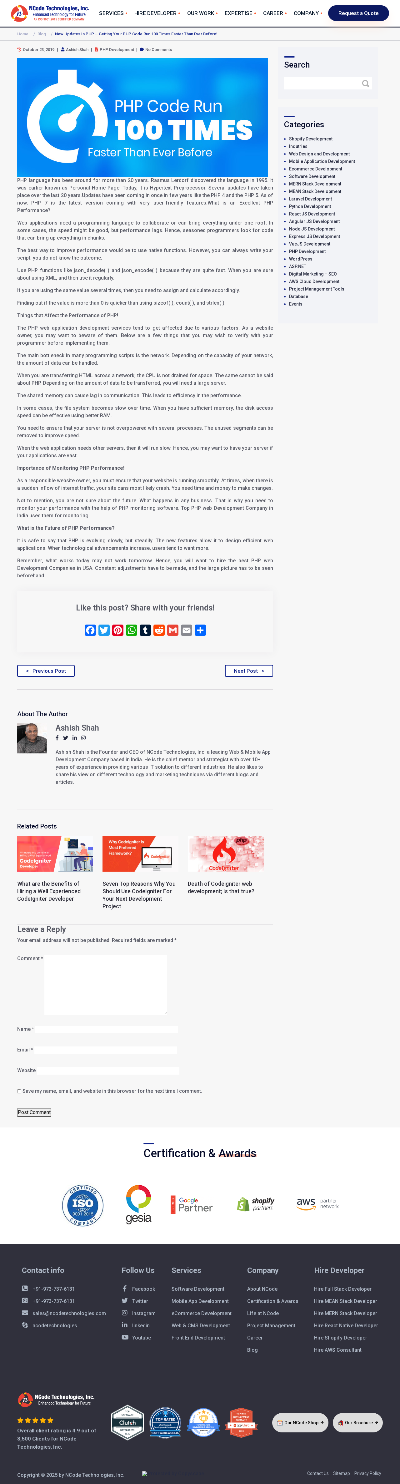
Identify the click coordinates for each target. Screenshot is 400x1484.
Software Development (312, 176)
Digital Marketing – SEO (313, 273)
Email (25, 1050)
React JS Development (312, 213)
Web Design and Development (319, 153)
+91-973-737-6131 (53, 1289)
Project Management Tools (316, 288)
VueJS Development (309, 243)
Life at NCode (263, 1313)
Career (273, 13)
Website (26, 1070)
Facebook (143, 1289)
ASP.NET (297, 266)
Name (25, 1029)
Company (306, 13)
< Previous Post (46, 671)
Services (111, 13)
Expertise (238, 13)
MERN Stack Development (315, 183)
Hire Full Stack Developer (343, 1289)
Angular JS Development (314, 221)
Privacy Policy (367, 1473)
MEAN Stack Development (315, 191)
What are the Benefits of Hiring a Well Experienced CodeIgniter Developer (49, 891)
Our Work (200, 13)
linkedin (140, 1326)
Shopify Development (310, 138)
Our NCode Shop (301, 1422)
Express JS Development (314, 236)
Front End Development (198, 1338)
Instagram (143, 1313)
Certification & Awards (272, 1301)
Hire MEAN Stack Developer (345, 1301)
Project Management (271, 1326)
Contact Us (318, 1473)
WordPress (300, 258)
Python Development (310, 206)
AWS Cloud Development (314, 281)
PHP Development (307, 251)
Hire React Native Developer (346, 1326)
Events (295, 303)
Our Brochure (359, 1422)
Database (298, 296)
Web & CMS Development (201, 1326)
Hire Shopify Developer (340, 1338)
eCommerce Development (202, 1313)
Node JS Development (312, 228)
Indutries (298, 146)
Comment (30, 958)
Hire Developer (155, 13)
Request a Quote (358, 13)
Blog (42, 34)
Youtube (141, 1338)
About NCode (262, 1289)
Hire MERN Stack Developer (345, 1313)
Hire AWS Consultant (338, 1350)
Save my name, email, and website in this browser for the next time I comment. (112, 1091)
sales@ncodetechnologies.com (68, 1313)
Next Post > (249, 671)
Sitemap (341, 1473)
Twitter (139, 1301)
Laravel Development (310, 198)
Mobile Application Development (322, 161)
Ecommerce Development (315, 168)
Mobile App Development (200, 1301)
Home (22, 34)
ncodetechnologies (54, 1326)
